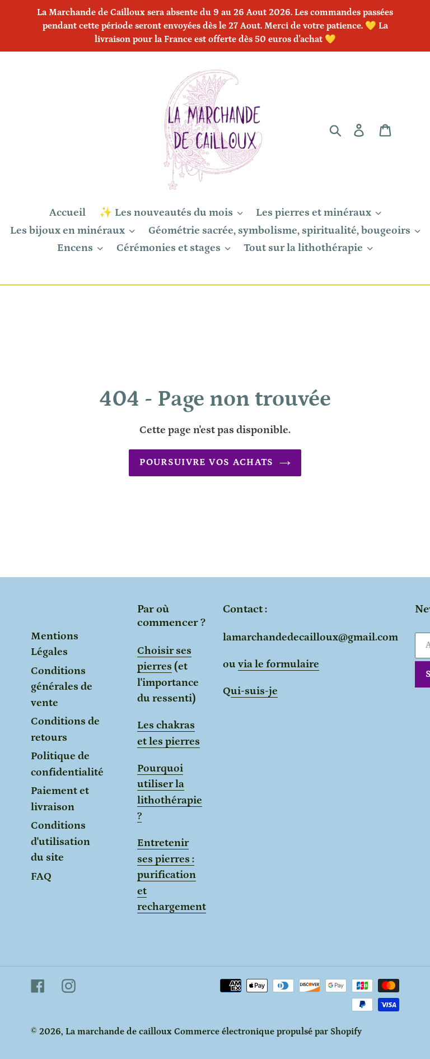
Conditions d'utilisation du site (60, 841)
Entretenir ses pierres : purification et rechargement (171, 875)
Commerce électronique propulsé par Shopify (268, 1032)
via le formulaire (278, 664)
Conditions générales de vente (61, 687)
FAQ (41, 876)
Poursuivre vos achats (206, 462)
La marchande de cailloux (119, 1032)
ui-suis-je (254, 691)
